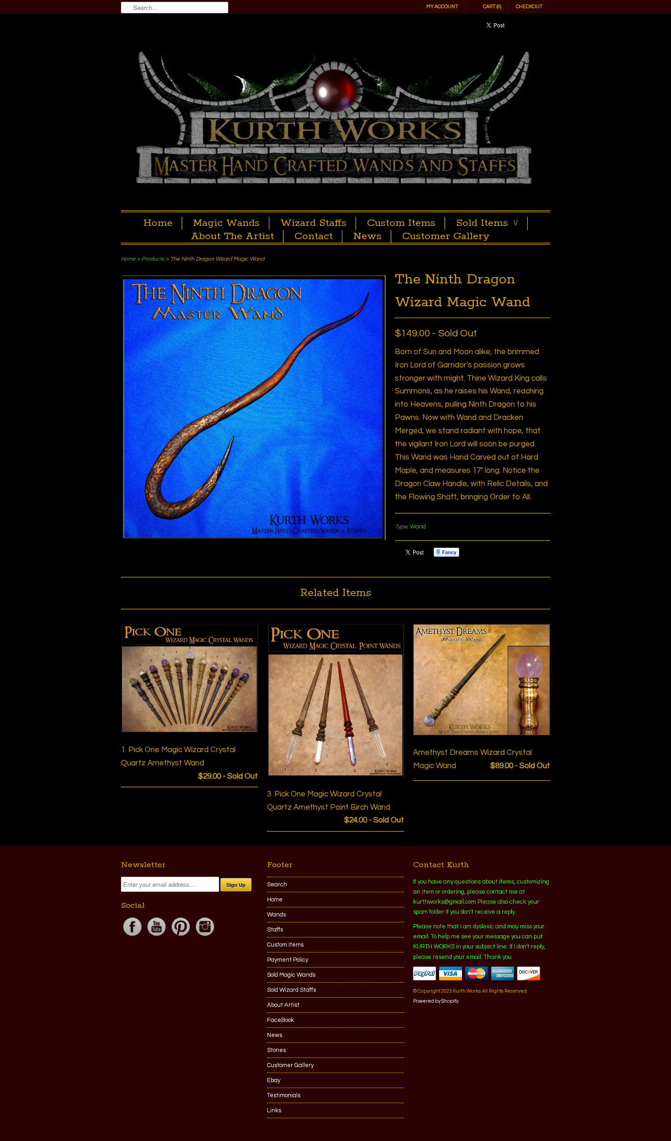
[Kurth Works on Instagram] (205, 936)
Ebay (273, 1080)
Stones (276, 1050)
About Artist (283, 1005)
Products (153, 259)
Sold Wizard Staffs (291, 990)
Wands (276, 914)
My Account (442, 6)
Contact (313, 236)
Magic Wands (226, 223)
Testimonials (283, 1095)
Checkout (529, 6)
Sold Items (487, 223)
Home (158, 223)
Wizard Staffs (313, 223)
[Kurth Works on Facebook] (133, 936)
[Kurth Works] (335, 120)
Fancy (446, 552)
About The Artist (232, 236)
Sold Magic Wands (291, 975)
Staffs (275, 929)
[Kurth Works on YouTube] (157, 936)
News (367, 236)
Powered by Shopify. (436, 1001)
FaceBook (280, 1020)
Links (274, 1110)
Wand (418, 526)
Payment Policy (287, 960)
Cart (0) (492, 6)
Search (277, 884)
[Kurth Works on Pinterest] (181, 936)
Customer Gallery (446, 236)
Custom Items (401, 223)
